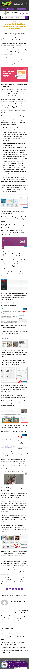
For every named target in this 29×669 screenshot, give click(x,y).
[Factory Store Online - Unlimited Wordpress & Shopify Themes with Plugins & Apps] (11, 13)
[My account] (23, 13)
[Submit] (26, 17)
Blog (14, 595)
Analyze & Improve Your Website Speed (13, 647)
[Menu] (2, 13)
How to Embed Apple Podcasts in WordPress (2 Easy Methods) (14, 651)
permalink (25, 595)
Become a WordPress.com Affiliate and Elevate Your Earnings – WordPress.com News (7, 616)
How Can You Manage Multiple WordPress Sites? (13, 638)
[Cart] (27, 13)
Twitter (22, 582)
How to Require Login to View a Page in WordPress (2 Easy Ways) (12, 643)
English (18, 667)
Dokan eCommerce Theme (15, 665)
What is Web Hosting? (7, 634)
